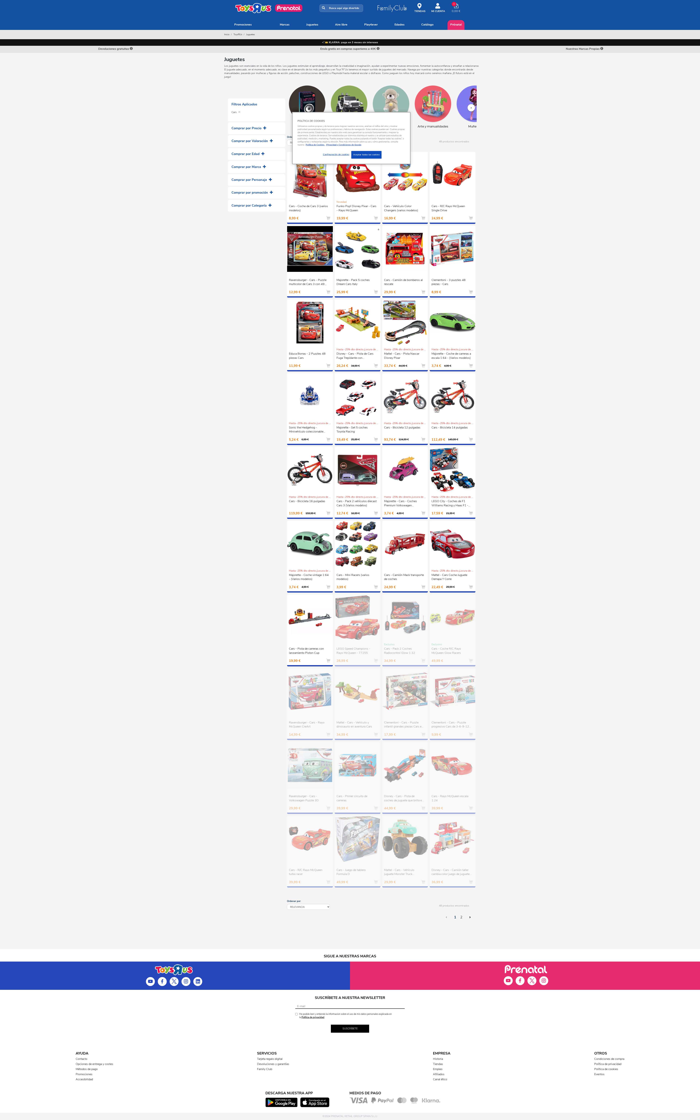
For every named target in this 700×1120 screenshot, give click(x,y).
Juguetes (312, 25)
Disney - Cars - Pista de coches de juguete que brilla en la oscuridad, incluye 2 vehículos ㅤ (403, 798)
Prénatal (456, 25)
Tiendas (438, 1064)
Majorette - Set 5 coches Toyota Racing (352, 430)
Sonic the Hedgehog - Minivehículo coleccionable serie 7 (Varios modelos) (306, 430)
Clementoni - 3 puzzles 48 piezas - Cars (448, 282)
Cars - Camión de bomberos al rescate (403, 282)
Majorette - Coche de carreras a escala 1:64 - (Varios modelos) (451, 356)
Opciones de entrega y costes (94, 1064)
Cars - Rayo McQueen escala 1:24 (449, 798)
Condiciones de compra (609, 1059)
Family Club (264, 1069)
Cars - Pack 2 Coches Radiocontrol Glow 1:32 (399, 651)
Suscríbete (350, 1028)
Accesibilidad (84, 1079)
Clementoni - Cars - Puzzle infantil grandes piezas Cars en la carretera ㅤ (403, 725)
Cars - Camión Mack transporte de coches (404, 577)
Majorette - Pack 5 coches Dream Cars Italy (353, 282)
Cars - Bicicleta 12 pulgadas (402, 428)
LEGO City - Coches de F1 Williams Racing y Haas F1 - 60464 (449, 503)
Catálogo (427, 25)
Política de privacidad (313, 1017)
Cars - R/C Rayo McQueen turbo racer (305, 872)
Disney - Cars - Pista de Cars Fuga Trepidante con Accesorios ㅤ (355, 356)
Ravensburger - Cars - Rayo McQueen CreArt (306, 725)
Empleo (437, 1069)
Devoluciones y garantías (273, 1064)
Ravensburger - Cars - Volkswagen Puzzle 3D (304, 798)
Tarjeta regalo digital (270, 1059)
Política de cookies (606, 1069)
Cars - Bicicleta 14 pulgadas (449, 428)
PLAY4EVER (371, 25)
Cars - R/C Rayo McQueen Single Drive (448, 208)
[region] (351, 138)
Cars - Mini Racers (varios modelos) (353, 577)
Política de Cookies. (315, 144)
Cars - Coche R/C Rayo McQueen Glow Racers (446, 651)
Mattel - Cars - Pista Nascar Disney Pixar (401, 356)
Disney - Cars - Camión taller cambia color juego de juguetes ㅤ (451, 872)
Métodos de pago (87, 1069)
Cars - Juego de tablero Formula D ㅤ (351, 872)
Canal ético (440, 1079)
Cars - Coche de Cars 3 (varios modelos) (308, 208)
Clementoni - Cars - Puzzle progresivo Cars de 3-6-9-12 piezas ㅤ (450, 725)
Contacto (81, 1059)
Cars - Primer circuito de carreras (352, 798)
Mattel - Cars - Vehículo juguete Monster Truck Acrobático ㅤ (399, 872)
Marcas (284, 25)
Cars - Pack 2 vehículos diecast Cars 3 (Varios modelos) (357, 503)
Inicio (227, 34)
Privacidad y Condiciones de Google (343, 144)
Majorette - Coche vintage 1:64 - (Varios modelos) (309, 577)
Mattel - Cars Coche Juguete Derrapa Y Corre (449, 577)
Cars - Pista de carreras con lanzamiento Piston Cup (306, 651)
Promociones (243, 25)
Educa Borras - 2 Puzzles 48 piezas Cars (307, 356)
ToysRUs (238, 34)
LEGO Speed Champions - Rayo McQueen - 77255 (353, 651)
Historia (438, 1059)
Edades (399, 25)
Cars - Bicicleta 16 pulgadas (307, 501)
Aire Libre (341, 25)
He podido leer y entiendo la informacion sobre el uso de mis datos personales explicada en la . (345, 1015)
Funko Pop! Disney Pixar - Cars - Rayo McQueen (356, 208)
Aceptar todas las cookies (366, 154)
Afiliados (438, 1074)
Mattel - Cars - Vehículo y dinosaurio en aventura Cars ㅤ (355, 725)
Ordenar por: (294, 901)
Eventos (599, 1074)
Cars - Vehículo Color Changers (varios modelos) (401, 208)
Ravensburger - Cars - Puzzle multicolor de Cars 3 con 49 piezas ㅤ (307, 282)
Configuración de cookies (336, 154)
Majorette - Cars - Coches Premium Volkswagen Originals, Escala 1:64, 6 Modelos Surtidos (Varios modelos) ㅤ (400, 503)
